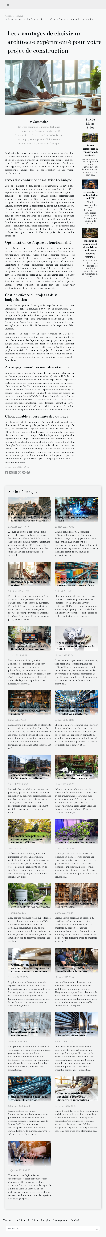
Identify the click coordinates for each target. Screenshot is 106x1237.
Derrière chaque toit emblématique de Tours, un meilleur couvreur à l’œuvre (29, 517)
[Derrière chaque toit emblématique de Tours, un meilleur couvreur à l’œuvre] (29, 509)
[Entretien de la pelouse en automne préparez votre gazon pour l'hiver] (29, 831)
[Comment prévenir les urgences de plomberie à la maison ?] (29, 573)
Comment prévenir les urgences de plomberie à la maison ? (28, 582)
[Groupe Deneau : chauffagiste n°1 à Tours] (29, 1153)
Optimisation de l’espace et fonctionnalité (39, 131)
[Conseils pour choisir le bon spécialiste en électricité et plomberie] (29, 702)
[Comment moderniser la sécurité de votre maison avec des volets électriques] (76, 1024)
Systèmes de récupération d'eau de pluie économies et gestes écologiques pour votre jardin (30, 905)
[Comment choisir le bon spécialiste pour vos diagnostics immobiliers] (76, 1088)
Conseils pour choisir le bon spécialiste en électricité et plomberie (29, 710)
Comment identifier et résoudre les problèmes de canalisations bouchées (74, 968)
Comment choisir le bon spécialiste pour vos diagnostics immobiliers (73, 1096)
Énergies (45, 1220)
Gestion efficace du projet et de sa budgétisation (39, 135)
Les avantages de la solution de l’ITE (90, 195)
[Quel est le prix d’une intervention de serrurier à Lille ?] (76, 638)
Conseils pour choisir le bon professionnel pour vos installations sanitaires (75, 710)
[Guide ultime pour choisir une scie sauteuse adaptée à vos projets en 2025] (29, 1088)
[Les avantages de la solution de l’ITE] (90, 184)
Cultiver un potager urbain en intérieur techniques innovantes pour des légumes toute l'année (76, 841)
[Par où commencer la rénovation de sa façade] (90, 137)
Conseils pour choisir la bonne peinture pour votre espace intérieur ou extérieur (76, 582)
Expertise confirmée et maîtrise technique (39, 126)
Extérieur (33, 1220)
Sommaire (40, 121)
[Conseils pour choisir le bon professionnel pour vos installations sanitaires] (76, 702)
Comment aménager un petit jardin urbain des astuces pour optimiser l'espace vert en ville (76, 776)
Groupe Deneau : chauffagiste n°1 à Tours (30, 1159)
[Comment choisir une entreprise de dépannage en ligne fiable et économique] (29, 638)
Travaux (19, 15)
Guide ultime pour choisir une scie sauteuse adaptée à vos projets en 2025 (28, 1096)
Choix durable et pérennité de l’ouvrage (39, 143)
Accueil (8, 15)
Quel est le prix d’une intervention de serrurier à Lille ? (75, 646)
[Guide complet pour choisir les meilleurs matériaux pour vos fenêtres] (29, 1024)
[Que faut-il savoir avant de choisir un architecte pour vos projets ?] (90, 232)
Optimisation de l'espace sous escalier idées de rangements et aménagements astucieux (30, 968)
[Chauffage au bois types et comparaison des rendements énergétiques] (76, 895)
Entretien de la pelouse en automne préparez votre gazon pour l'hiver (28, 839)
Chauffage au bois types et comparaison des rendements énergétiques (76, 903)
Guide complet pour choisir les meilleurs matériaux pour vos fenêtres (30, 1032)
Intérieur (20, 1220)
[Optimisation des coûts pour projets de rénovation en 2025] (76, 509)
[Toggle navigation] (8, 4)
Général (75, 1220)
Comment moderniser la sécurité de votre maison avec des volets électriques (76, 1032)
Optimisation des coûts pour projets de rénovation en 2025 (76, 517)
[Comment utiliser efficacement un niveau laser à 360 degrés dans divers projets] (29, 766)
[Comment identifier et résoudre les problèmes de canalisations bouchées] (76, 959)
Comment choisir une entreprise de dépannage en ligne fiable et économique (29, 646)
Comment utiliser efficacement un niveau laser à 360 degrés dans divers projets (29, 776)
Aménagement (60, 1220)
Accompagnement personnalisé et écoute (39, 139)
